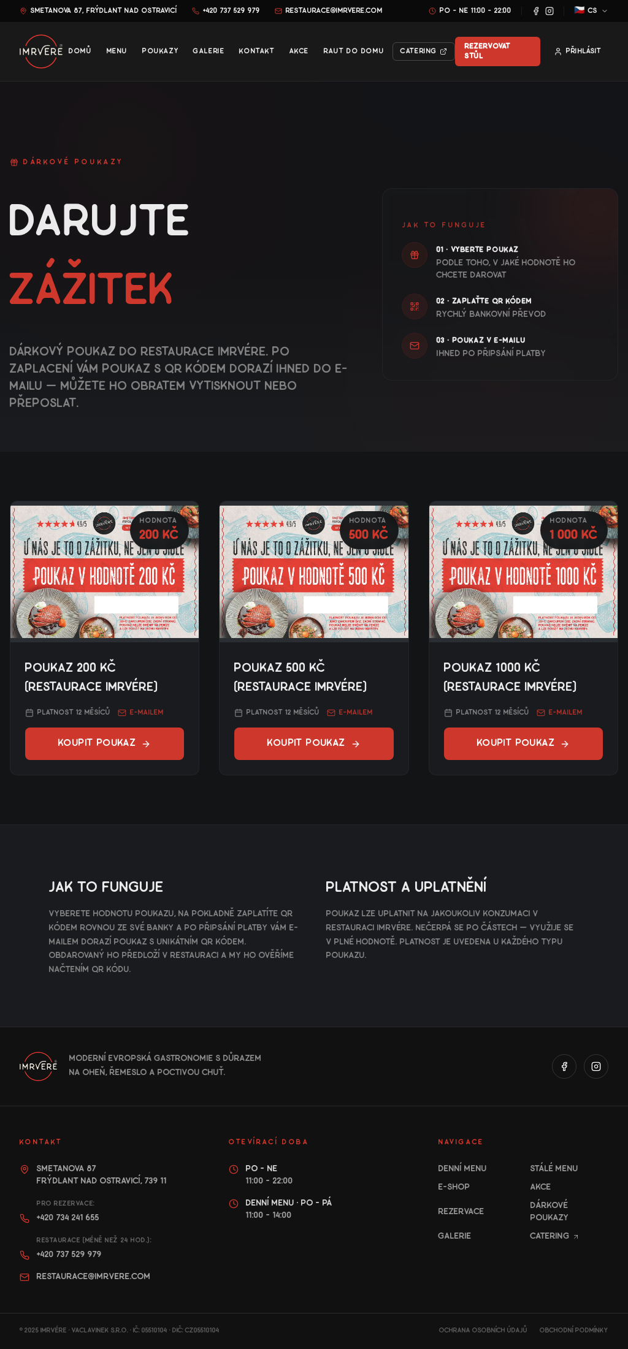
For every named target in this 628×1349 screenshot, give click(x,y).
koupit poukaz (97, 743)
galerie (208, 51)
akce (299, 51)
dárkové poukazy (549, 1212)
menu (117, 51)
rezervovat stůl (488, 51)
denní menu (462, 1169)
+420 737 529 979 (231, 10)
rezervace (461, 1212)
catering (418, 51)
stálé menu (554, 1169)
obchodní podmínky (574, 1331)
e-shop (454, 1187)
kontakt (256, 51)
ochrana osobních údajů (483, 1331)
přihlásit (583, 51)
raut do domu (354, 51)
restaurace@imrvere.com (334, 10)
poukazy (160, 51)
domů (80, 51)
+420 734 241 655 (68, 1218)
